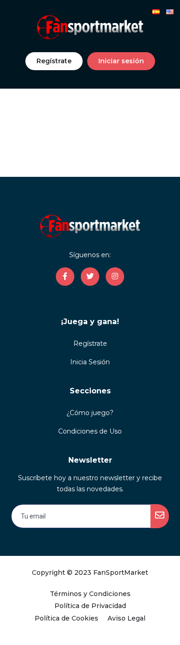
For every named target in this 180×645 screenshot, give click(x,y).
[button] (54, 61)
